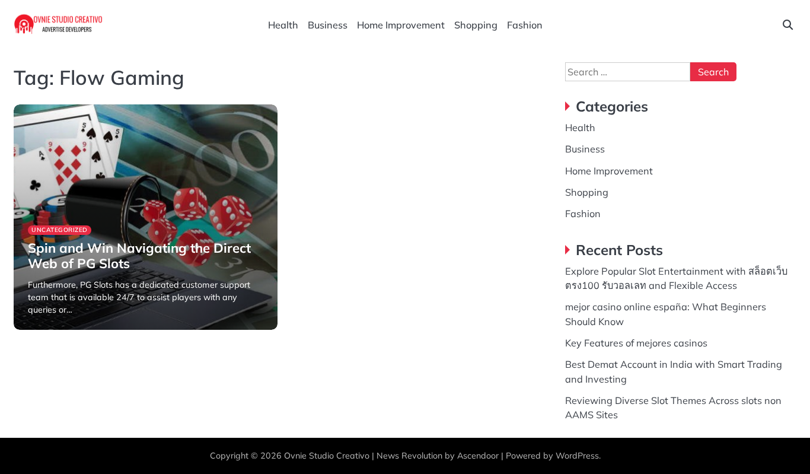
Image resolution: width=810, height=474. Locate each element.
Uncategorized (59, 230)
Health (283, 25)
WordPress (577, 455)
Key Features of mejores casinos (636, 343)
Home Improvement (401, 25)
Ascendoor (478, 455)
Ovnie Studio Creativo (326, 455)
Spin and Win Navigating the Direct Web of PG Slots (139, 256)
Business (327, 25)
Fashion (525, 25)
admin (38, 328)
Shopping (476, 25)
